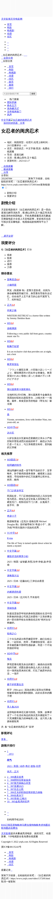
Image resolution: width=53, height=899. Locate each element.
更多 (4, 739)
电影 (9, 27)
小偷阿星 (11, 285)
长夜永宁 (15, 795)
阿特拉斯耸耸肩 (19, 780)
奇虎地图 (43, 825)
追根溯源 (11, 328)
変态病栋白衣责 (19, 783)
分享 (21, 123)
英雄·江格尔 (17, 798)
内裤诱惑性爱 (14, 592)
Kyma (10, 538)
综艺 (9, 36)
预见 (9, 659)
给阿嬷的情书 (14, 465)
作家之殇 (11, 310)
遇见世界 (15, 777)
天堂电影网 (16, 19)
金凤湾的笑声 (18, 801)
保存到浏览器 (11, 123)
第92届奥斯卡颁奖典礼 (19, 389)
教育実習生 (13, 364)
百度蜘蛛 (15, 825)
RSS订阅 (5, 825)
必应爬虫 (13, 828)
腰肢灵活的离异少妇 (17, 556)
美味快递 (11, 608)
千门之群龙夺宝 (15, 490)
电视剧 (10, 30)
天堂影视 (6, 19)
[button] (11, 193)
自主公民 (15, 789)
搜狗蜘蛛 (33, 825)
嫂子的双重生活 (15, 684)
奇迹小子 (11, 516)
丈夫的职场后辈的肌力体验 (24, 792)
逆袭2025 (15, 786)
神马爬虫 (24, 825)
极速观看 (7, 169)
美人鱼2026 (13, 707)
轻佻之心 (11, 633)
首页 (9, 24)
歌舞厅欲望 (13, 346)
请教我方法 (13, 575)
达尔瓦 (10, 433)
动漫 (9, 33)
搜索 (33, 94)
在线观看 (7, 166)
